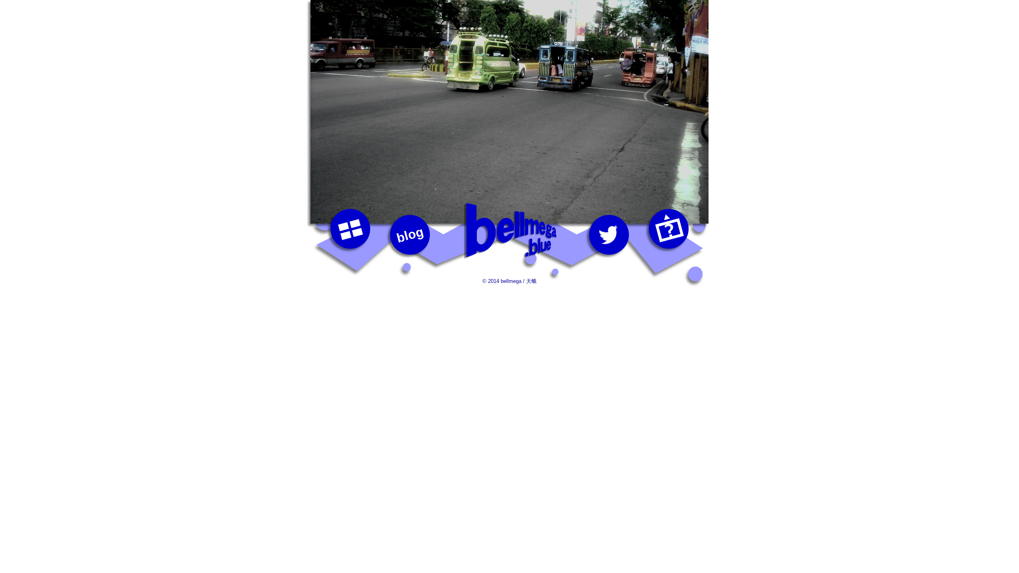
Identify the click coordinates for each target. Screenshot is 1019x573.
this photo (668, 229)
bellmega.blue (509, 231)
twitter (609, 234)
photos (350, 229)
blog (410, 235)
